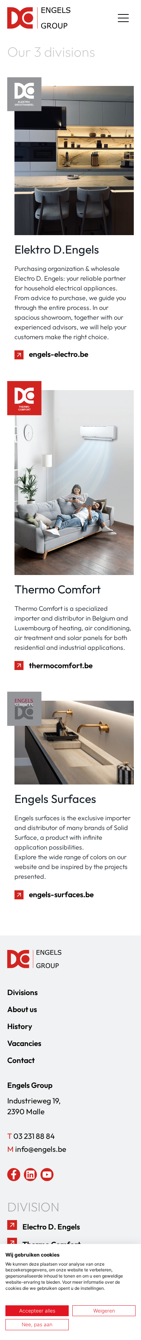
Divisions (22, 992)
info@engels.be (36, 1149)
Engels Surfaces (55, 798)
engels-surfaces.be (61, 894)
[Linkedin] (30, 1174)
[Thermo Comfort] (12, 1243)
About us (22, 1009)
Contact (21, 1060)
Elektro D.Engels (56, 249)
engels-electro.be (58, 354)
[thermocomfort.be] (19, 665)
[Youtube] (47, 1174)
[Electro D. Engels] (12, 1225)
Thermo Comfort (57, 589)
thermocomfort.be (61, 665)
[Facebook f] (13, 1174)
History (19, 1026)
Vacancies (24, 1043)
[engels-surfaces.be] (19, 894)
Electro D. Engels (51, 1226)
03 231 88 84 (31, 1136)
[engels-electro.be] (19, 354)
